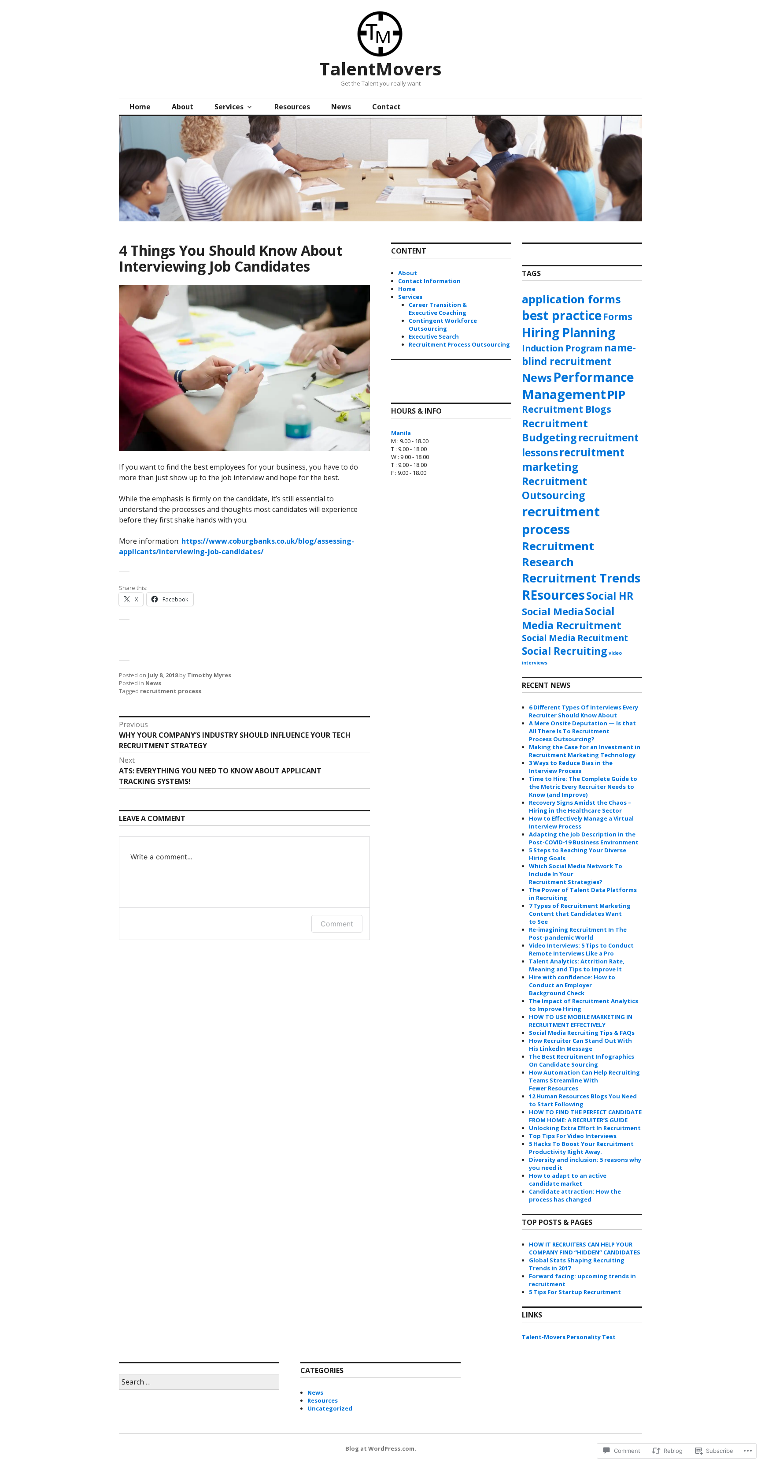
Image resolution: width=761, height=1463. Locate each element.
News (341, 107)
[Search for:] (199, 1382)
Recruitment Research (558, 554)
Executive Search (434, 336)
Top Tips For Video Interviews (573, 1136)
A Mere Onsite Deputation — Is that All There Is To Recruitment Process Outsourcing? (582, 731)
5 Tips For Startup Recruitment (575, 1292)
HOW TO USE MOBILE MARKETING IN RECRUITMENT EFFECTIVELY (580, 1021)
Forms (617, 316)
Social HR (609, 596)
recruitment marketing (573, 459)
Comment (337, 923)
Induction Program (562, 348)
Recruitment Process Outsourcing (459, 344)
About (182, 107)
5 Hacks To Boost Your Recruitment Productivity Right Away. (581, 1148)
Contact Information (429, 281)
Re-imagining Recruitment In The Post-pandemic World (578, 933)
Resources (292, 107)
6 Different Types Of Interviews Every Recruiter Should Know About (583, 711)
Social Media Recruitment (571, 618)
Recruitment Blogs (566, 409)
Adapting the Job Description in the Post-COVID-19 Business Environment (584, 838)
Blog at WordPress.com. (380, 1448)
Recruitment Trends (581, 578)
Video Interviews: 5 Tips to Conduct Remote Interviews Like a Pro (581, 949)
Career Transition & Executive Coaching (438, 309)
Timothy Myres (209, 675)
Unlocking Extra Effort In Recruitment (585, 1128)
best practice (562, 315)
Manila (401, 433)
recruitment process (170, 691)
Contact (386, 107)
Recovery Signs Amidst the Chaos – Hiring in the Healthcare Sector (580, 806)
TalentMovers (380, 68)
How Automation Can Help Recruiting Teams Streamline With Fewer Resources (584, 1080)
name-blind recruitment (579, 354)
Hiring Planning (568, 332)
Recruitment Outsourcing (554, 488)
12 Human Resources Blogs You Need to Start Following (583, 1100)
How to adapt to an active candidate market (567, 1179)
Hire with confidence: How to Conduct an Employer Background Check (572, 985)
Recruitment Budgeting (555, 430)
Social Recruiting (564, 651)
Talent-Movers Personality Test (569, 1337)
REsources (553, 594)
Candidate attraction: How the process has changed (575, 1195)
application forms (571, 298)
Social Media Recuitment (575, 638)
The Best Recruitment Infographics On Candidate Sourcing (581, 1060)
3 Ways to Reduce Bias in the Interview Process (571, 767)
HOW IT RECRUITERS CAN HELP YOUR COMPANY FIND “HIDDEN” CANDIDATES (584, 1248)
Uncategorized (329, 1408)
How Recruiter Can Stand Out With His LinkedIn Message (580, 1044)
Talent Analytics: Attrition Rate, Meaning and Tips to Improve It (576, 965)
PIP (616, 394)
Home (140, 107)
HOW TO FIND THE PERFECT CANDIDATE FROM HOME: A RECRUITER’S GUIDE (585, 1116)
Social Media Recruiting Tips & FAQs (582, 1033)
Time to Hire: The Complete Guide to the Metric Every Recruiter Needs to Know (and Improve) (583, 787)
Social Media (553, 611)
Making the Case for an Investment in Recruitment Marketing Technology (584, 751)
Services (229, 107)
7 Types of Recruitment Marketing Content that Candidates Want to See (580, 914)
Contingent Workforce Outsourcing (443, 324)
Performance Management (578, 386)
